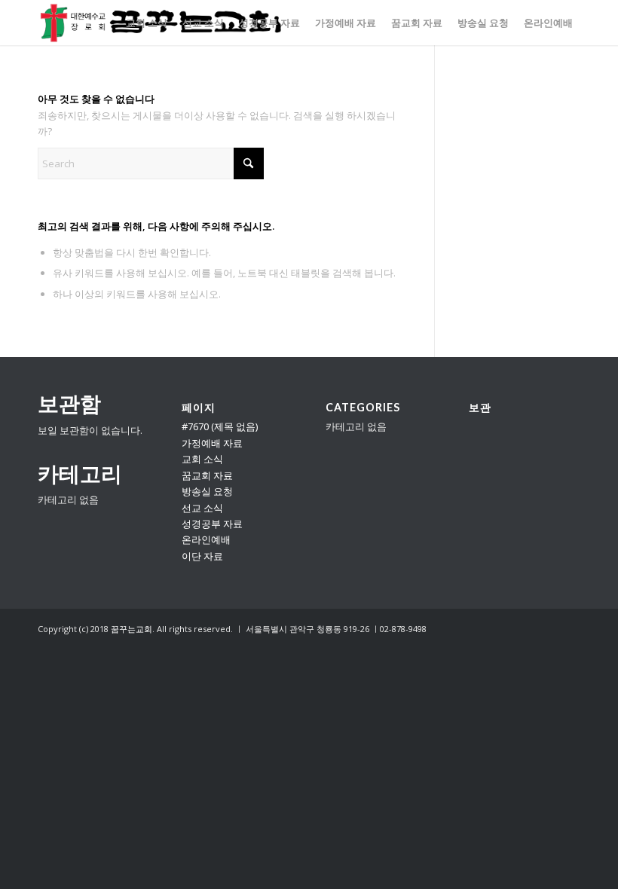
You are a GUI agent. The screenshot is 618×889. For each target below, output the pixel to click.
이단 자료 (202, 556)
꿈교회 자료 (207, 475)
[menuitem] (146, 22)
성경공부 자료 (212, 523)
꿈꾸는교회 (131, 628)
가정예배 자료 (212, 443)
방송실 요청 (207, 491)
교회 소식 (202, 459)
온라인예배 (206, 539)
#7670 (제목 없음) (220, 426)
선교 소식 (202, 508)
